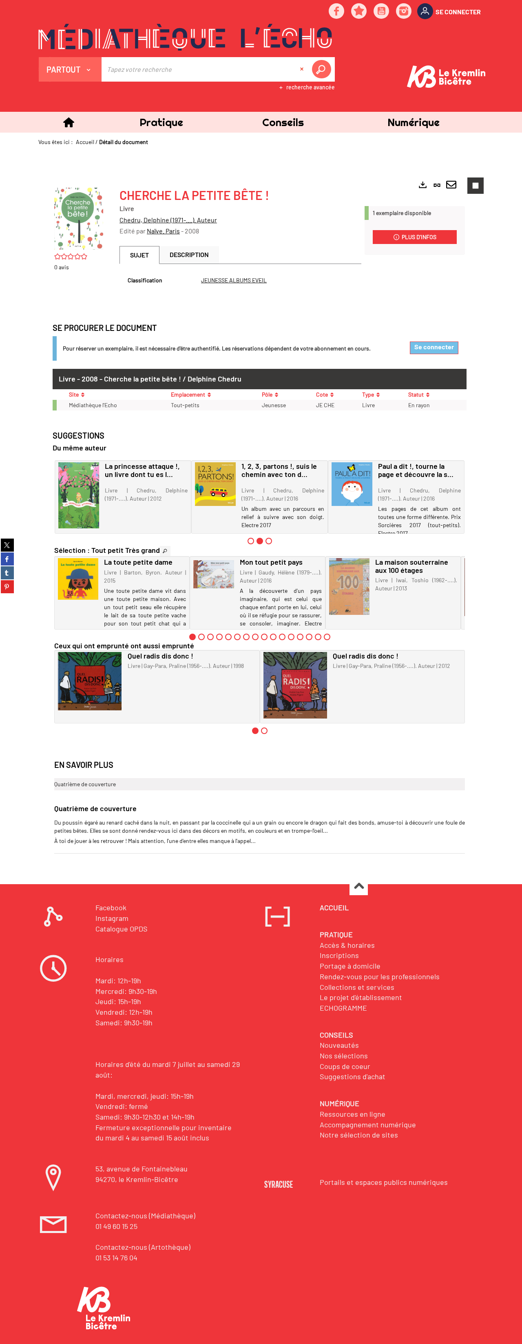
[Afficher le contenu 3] (268, 541)
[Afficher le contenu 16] (327, 637)
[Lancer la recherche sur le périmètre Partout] (323, 69)
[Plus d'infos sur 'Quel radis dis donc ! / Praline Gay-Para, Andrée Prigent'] (295, 685)
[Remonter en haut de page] (358, 886)
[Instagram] (404, 11)
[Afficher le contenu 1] (251, 541)
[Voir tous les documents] (165, 551)
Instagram (111, 918)
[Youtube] (381, 11)
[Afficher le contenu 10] (273, 637)
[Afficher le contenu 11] (282, 637)
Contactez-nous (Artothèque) (142, 1246)
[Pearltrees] (359, 11)
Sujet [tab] (139, 255)
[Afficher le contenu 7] (246, 637)
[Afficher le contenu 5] (228, 637)
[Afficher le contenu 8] (255, 637)
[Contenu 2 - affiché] (260, 541)
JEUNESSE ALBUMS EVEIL (234, 280)
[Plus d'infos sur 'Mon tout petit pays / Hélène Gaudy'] (213, 574)
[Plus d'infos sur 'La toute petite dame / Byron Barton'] (78, 579)
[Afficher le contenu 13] (300, 637)
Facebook (110, 907)
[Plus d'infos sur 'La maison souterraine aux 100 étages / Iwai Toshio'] (349, 586)
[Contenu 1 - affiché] (192, 637)
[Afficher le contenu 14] (309, 637)
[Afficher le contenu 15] (318, 637)
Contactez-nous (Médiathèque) (145, 1215)
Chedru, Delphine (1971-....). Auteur (168, 220)
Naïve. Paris (163, 231)
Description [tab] (189, 254)
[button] (161, 122)
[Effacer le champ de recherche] (302, 69)
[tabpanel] (240, 280)
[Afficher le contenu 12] (291, 637)
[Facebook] (336, 11)
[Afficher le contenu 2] (201, 637)
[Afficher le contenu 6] (237, 637)
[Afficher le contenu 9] (264, 637)
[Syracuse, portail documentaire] (185, 37)
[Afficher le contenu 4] (219, 637)
